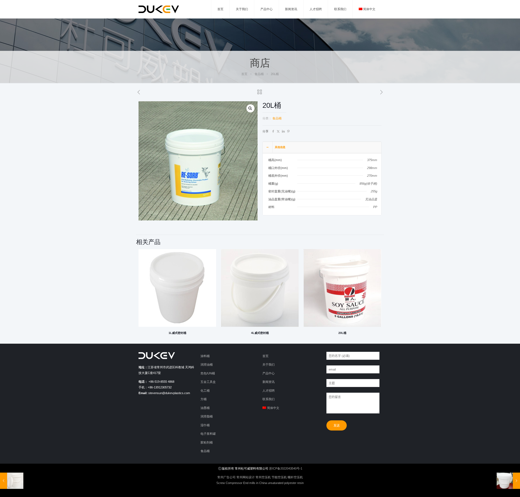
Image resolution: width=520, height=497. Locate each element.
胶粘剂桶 (206, 442)
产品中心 (268, 373)
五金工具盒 (208, 382)
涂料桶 (205, 356)
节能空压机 (279, 477)
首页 (244, 74)
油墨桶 (205, 408)
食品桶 (259, 74)
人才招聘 (268, 390)
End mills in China (255, 483)
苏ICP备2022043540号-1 (285, 468)
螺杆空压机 (295, 477)
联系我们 (268, 399)
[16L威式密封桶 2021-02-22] (11, 481)
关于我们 (268, 364)
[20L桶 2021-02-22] (508, 481)
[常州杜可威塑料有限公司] (159, 9)
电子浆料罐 (208, 433)
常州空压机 (263, 477)
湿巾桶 (205, 425)
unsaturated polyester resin (286, 483)
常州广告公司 (226, 477)
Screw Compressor (229, 483)
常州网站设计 (245, 477)
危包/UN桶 (207, 373)
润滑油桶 (206, 364)
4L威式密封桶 (260, 333)
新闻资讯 (268, 382)
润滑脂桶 (206, 416)
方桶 (203, 399)
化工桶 (205, 390)
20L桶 (342, 333)
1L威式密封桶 (177, 333)
